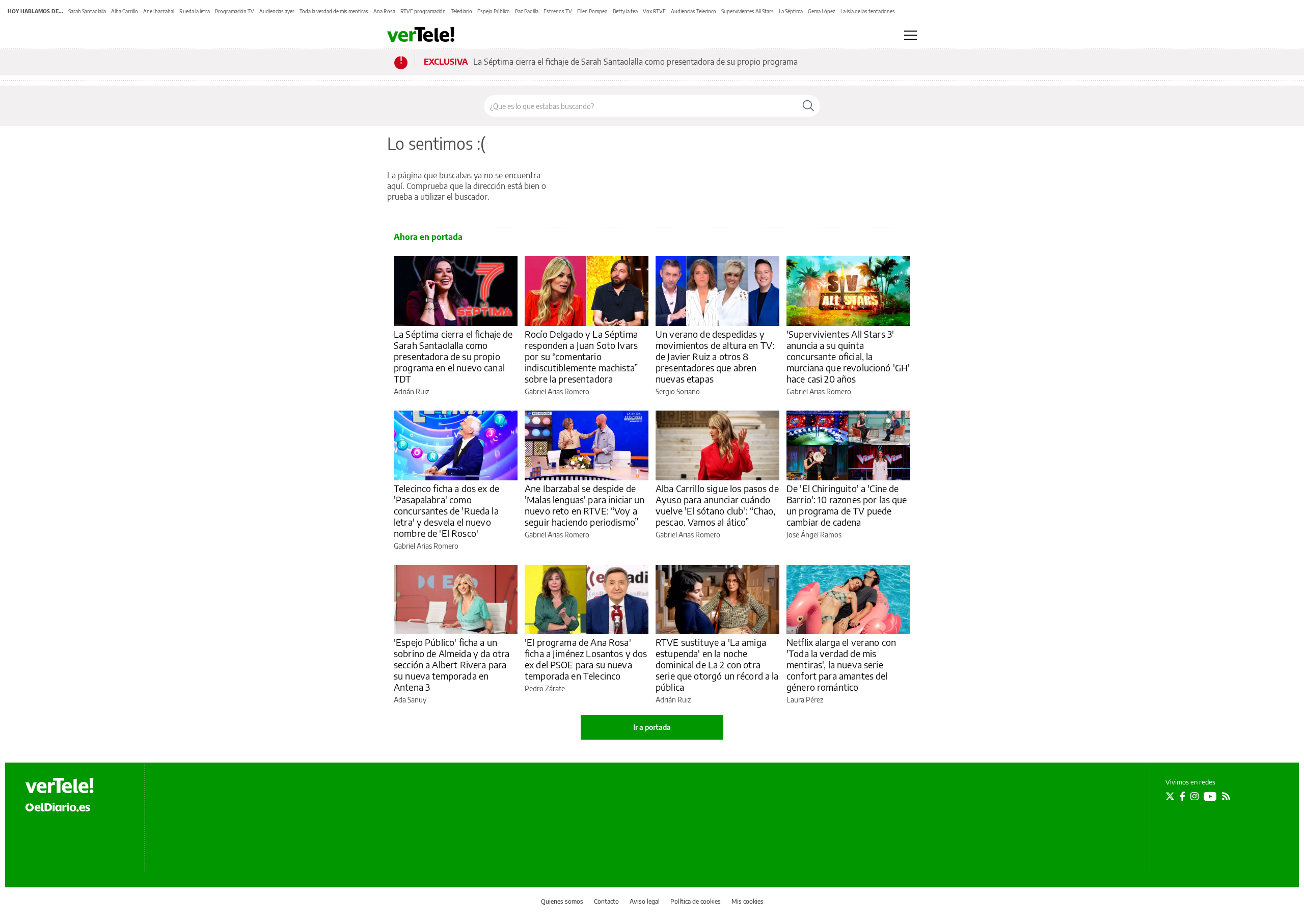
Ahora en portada (428, 237)
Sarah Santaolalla (87, 11)
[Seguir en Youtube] (1210, 796)
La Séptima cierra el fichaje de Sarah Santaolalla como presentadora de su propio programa (635, 62)
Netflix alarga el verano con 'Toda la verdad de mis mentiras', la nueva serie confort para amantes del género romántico (841, 664)
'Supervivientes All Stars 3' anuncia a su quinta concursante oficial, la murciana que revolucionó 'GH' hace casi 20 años (848, 356)
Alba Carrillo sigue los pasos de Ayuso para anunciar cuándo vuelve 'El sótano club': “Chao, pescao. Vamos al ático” (717, 505)
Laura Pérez (804, 699)
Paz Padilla (526, 11)
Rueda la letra (194, 11)
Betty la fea (625, 11)
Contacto (606, 901)
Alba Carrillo (124, 11)
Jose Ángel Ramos (813, 534)
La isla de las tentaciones (867, 11)
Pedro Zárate (545, 688)
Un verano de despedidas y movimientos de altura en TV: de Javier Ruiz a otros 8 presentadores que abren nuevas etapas (715, 356)
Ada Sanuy (410, 699)
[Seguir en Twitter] (1170, 796)
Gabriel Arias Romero (557, 391)
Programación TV (234, 11)
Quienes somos (562, 901)
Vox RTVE (654, 11)
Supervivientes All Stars (747, 11)
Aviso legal (645, 901)
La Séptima (791, 11)
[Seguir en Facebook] (1182, 796)
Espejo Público (493, 11)
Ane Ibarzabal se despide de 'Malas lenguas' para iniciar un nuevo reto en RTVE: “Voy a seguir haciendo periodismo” (585, 505)
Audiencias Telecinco (693, 11)
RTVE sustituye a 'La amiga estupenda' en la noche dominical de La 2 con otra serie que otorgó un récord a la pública (717, 664)
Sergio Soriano (678, 391)
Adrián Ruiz (411, 391)
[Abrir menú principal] (910, 35)
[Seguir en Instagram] (1194, 796)
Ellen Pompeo (592, 11)
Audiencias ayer (276, 11)
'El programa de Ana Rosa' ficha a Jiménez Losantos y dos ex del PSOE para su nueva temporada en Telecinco (586, 659)
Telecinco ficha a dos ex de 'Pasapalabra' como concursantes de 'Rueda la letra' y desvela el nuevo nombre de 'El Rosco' (446, 510)
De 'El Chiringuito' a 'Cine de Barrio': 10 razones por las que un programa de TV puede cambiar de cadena (846, 505)
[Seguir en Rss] (1226, 796)
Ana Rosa (384, 11)
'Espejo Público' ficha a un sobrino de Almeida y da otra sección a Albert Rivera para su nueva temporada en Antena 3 (451, 664)
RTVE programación (423, 11)
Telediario (461, 11)
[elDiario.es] (57, 807)
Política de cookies (695, 901)
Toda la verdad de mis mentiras (334, 11)
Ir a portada (652, 727)
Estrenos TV (558, 11)
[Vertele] (59, 785)
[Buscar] (808, 106)
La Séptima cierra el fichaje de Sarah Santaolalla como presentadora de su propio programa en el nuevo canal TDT (453, 356)
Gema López (821, 11)
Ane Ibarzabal (158, 11)
